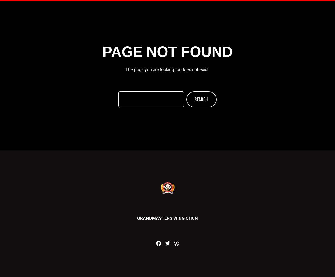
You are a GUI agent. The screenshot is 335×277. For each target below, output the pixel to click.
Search (201, 99)
